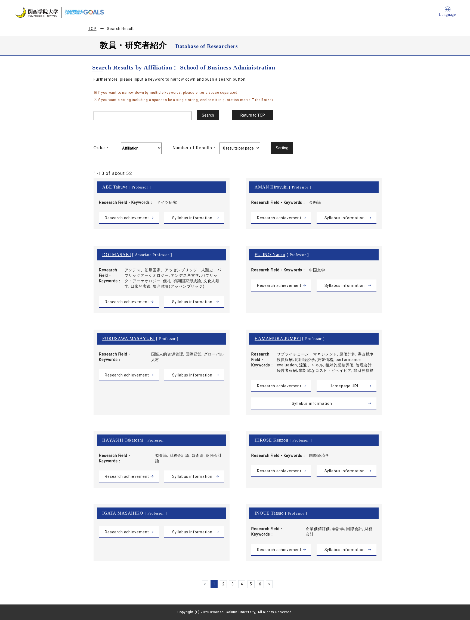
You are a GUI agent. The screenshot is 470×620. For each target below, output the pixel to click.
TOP (92, 28)
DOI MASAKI (116, 254)
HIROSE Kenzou (271, 440)
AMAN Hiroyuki (271, 187)
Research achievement (127, 218)
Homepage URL (344, 386)
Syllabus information (192, 218)
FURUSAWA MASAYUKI (128, 338)
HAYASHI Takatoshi (122, 440)
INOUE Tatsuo (269, 513)
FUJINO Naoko (270, 254)
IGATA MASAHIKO (122, 513)
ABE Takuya (114, 187)
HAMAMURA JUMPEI (278, 338)
